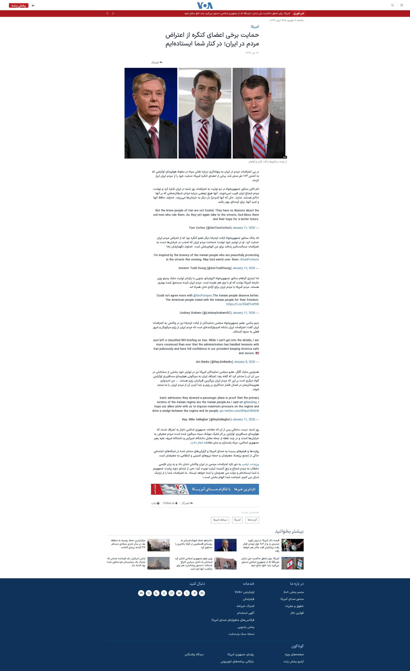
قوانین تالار (297, 613)
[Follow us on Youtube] (179, 593)
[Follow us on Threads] (164, 593)
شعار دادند (197, 443)
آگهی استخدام (245, 613)
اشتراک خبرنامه (245, 606)
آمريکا (255, 26)
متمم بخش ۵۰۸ (294, 592)
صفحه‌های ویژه (294, 655)
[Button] (156, 62)
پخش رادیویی (246, 627)
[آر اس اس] (156, 593)
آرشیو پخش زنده (294, 661)
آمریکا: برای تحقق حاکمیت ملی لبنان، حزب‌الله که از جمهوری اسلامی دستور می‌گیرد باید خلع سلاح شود (237, 13)
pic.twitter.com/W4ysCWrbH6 (239, 411)
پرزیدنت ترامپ (250, 464)
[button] (113, 13)
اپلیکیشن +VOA (244, 592)
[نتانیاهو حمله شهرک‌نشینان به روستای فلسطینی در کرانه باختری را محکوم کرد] (225, 545)
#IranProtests (249, 260)
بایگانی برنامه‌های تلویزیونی (237, 661)
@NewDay (250, 402)
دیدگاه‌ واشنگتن (194, 655)
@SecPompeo (202, 296)
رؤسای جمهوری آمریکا (241, 655)
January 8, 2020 (244, 362)
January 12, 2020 (243, 268)
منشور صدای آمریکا (292, 599)
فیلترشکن (248, 599)
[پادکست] (149, 593)
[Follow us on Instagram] (171, 593)
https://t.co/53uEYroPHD (242, 304)
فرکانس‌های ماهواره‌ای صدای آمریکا (233, 620)
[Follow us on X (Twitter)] (187, 593)
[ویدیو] (33, 5)
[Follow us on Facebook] (202, 593)
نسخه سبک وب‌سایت (241, 634)
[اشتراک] (141, 593)
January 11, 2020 (243, 228)
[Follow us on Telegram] (194, 593)
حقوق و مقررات (294, 606)
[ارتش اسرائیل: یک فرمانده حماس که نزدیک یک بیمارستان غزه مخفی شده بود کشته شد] (159, 563)
